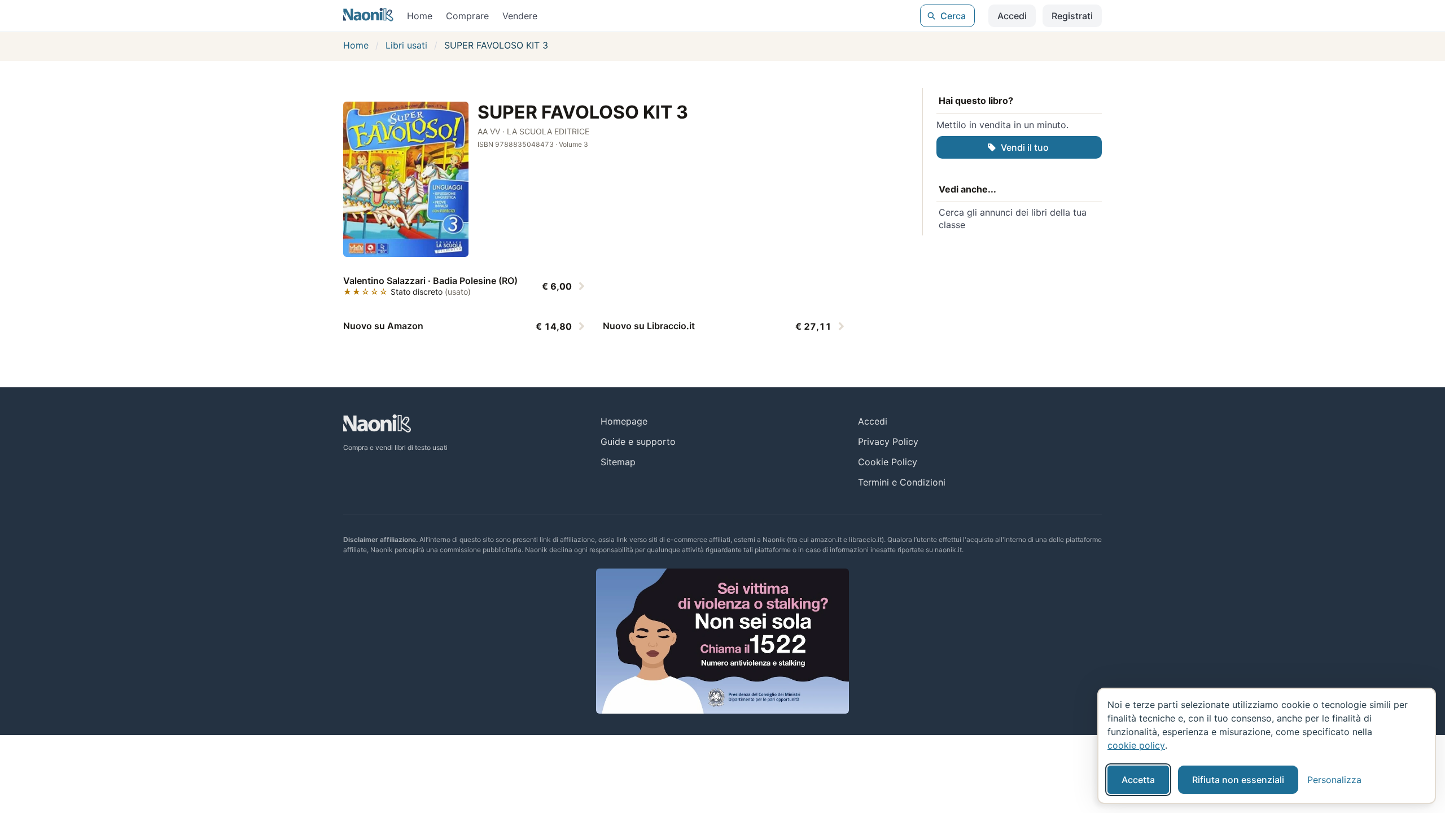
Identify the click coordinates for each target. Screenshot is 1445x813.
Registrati (1072, 15)
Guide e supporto (638, 441)
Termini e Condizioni (901, 482)
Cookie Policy (887, 461)
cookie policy (1136, 745)
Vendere (519, 15)
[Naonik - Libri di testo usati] (368, 16)
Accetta (1138, 779)
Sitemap (618, 461)
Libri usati (406, 45)
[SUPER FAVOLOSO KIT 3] (405, 179)
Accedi (1012, 15)
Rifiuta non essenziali (1238, 779)
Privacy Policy (888, 441)
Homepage (624, 421)
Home (419, 15)
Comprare (467, 15)
